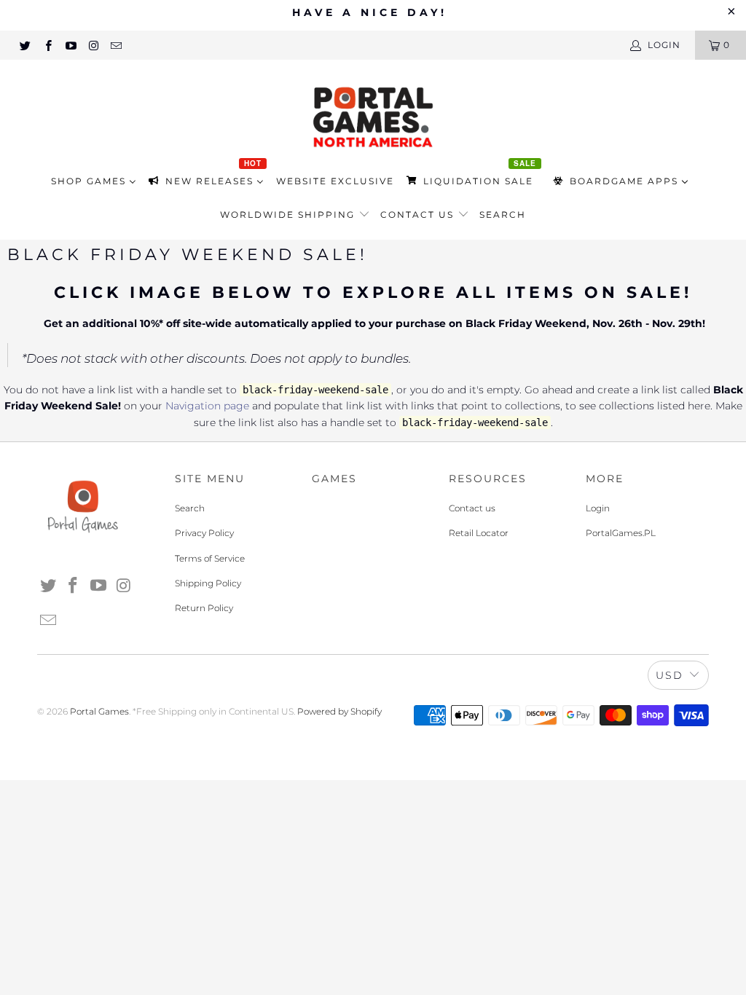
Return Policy (204, 607)
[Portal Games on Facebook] (47, 44)
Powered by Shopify (339, 711)
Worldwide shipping (289, 214)
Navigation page (207, 405)
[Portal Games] (373, 115)
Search (502, 214)
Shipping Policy (208, 583)
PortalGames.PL (621, 532)
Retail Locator (479, 532)
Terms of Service (210, 558)
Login (598, 508)
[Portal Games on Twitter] (24, 44)
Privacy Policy (204, 532)
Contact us (419, 214)
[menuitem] (94, 181)
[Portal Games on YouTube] (70, 44)
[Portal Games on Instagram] (93, 44)
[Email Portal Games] (115, 44)
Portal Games (99, 711)
